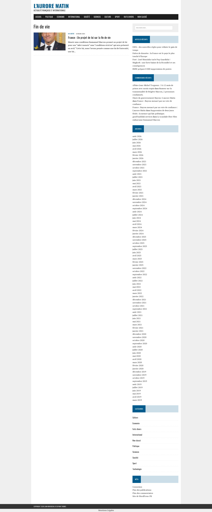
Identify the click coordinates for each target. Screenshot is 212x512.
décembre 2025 (139, 161)
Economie (60, 16)
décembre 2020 (139, 334)
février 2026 (137, 155)
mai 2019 (136, 393)
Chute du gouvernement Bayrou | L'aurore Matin (153, 98)
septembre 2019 (139, 381)
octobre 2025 (138, 167)
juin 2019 (136, 390)
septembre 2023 (139, 246)
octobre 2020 (138, 340)
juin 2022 (136, 283)
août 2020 (136, 346)
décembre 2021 (139, 299)
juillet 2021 (137, 315)
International (74, 16)
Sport (117, 16)
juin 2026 (136, 142)
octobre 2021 (138, 305)
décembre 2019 (139, 371)
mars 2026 (137, 152)
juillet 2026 (137, 139)
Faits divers (129, 16)
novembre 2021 (139, 302)
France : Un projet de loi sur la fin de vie (89, 37)
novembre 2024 (139, 202)
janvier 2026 (137, 158)
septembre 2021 (139, 309)
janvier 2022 (137, 296)
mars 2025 (137, 189)
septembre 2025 (139, 170)
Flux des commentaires (142, 493)
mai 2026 (136, 145)
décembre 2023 (139, 236)
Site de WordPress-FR (142, 496)
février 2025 (137, 192)
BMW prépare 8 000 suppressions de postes (151, 69)
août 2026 (136, 136)
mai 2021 (136, 321)
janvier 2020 (137, 368)
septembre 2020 (139, 343)
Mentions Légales (106, 510)
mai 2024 (136, 221)
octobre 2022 (138, 271)
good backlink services (142, 116)
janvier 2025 (137, 196)
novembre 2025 (139, 164)
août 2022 (136, 277)
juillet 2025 (137, 177)
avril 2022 (136, 290)
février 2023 (137, 262)
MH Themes (62, 506)
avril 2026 (136, 148)
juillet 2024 (137, 214)
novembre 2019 (139, 375)
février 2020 (137, 365)
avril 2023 (136, 255)
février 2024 (137, 230)
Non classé (142, 16)
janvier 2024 (137, 233)
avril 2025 (136, 186)
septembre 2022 (139, 274)
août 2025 (136, 174)
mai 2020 (136, 356)
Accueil (38, 16)
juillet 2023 (137, 249)
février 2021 (137, 327)
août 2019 (136, 384)
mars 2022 (137, 293)
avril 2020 (136, 359)
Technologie (136, 469)
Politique (49, 16)
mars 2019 (137, 400)
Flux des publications (141, 490)
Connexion (137, 487)
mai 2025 (136, 183)
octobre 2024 (138, 205)
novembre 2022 (139, 268)
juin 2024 (136, 218)
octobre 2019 (138, 378)
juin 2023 (136, 252)
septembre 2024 (139, 208)
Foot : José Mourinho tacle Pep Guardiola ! (151, 59)
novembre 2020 (139, 337)
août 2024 (136, 211)
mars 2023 (137, 258)
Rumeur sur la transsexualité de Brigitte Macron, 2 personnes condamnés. (153, 91)
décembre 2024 (139, 199)
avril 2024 (136, 224)
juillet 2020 (137, 349)
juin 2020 (136, 353)
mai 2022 (136, 287)
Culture (107, 16)
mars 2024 (137, 227)
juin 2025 (136, 180)
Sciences (97, 16)
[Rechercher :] (154, 27)
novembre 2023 (139, 239)
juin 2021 (136, 318)
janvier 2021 (137, 331)
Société (87, 16)
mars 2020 (137, 362)
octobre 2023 (138, 243)
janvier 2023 (137, 265)
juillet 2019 (137, 387)
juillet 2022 (137, 280)
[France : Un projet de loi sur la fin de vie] (50, 48)
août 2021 (136, 312)
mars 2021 (137, 324)
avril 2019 (136, 396)
